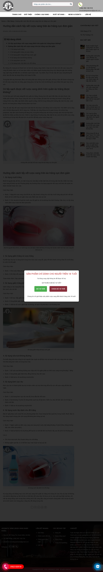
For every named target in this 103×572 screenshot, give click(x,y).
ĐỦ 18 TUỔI (40, 289)
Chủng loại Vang (42, 14)
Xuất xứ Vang (58, 14)
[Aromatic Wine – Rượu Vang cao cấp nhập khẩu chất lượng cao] (8, 6)
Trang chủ (16, 14)
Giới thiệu (28, 14)
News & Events (74, 14)
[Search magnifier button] (71, 4)
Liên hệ (88, 14)
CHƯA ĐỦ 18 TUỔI (58, 289)
